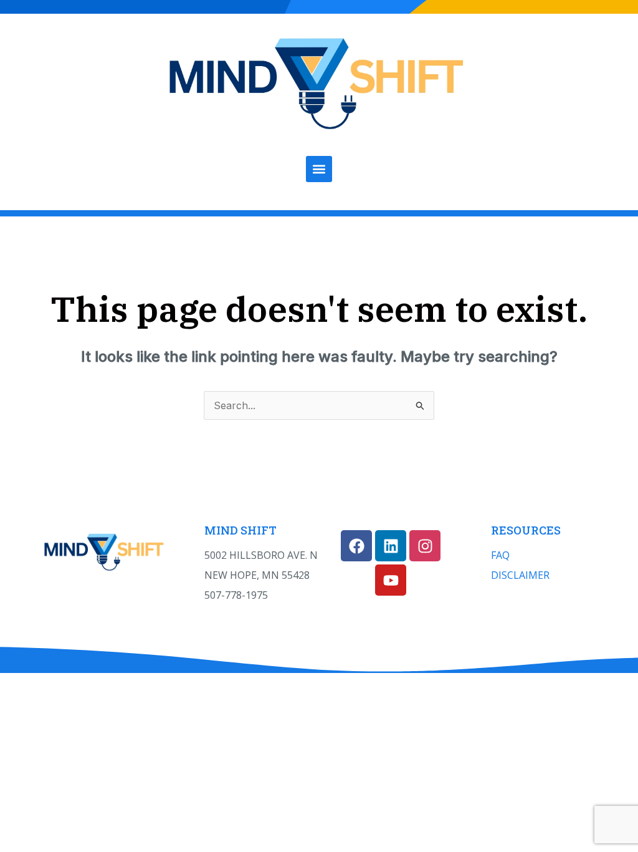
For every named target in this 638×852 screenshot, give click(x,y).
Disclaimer (520, 575)
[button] (319, 169)
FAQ (500, 555)
